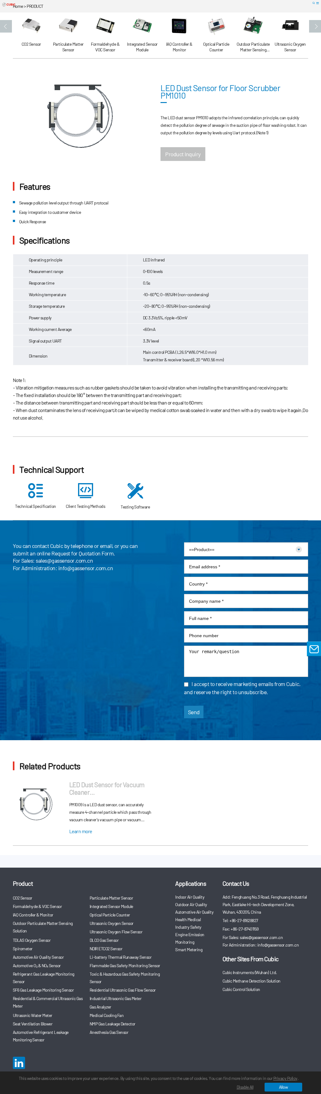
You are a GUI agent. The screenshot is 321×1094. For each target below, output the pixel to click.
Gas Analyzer (100, 1006)
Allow (283, 1087)
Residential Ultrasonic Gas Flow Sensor (123, 990)
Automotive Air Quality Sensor (38, 957)
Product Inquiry (183, 154)
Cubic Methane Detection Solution (252, 980)
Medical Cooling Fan (107, 1015)
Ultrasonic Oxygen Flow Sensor (116, 931)
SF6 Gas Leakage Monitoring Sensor (43, 990)
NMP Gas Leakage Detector (112, 1023)
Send (194, 712)
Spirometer (23, 948)
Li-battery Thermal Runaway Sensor (121, 957)
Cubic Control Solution (241, 989)
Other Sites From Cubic (251, 958)
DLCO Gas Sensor (104, 940)
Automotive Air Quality (194, 912)
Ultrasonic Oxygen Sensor (112, 923)
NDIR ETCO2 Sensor (106, 948)
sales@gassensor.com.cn (64, 560)
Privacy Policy (285, 1078)
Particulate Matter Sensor (111, 897)
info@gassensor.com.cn (85, 568)
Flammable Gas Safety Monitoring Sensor (125, 965)
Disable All (245, 1087)
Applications (190, 883)
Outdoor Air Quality (191, 904)
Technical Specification (35, 506)
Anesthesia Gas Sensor (109, 1032)
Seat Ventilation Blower (33, 1023)
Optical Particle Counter (110, 914)
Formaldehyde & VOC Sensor (37, 906)
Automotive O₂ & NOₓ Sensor (37, 965)
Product (23, 883)
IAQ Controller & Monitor (33, 914)
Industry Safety (188, 927)
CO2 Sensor (22, 897)
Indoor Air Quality (189, 897)
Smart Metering (188, 949)
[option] (31, 36)
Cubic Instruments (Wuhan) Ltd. (250, 972)
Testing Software (135, 506)
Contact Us (236, 883)
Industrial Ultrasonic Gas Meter (116, 998)
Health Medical (188, 919)
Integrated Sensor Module (111, 906)
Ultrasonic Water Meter (32, 1015)
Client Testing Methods (85, 506)
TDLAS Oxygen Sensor (32, 940)
